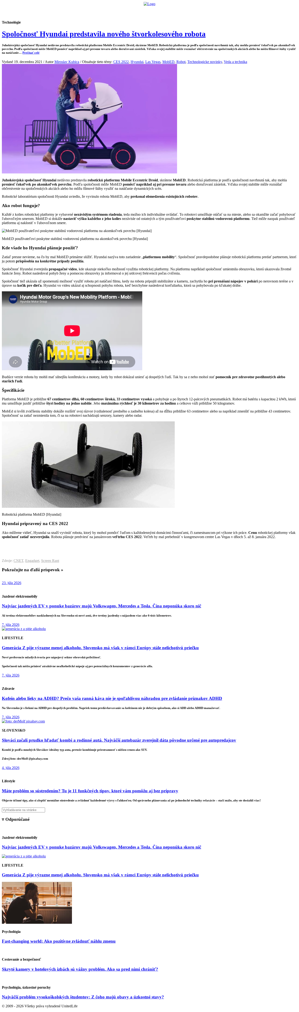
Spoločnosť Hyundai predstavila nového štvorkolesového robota (104, 34)
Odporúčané (199, 10)
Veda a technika (235, 62)
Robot (180, 62)
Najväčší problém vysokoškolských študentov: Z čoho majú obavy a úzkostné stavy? (83, 996)
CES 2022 (121, 62)
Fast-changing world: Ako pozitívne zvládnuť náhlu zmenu (59, 941)
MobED (168, 62)
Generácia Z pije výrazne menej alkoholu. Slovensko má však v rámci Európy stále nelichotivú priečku (100, 647)
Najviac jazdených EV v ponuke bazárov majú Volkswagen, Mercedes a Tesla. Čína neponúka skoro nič (101, 605)
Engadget (32, 561)
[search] (149, 809)
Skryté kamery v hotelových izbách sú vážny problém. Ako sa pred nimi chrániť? (80, 969)
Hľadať (216, 10)
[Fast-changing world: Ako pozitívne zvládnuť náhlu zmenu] (37, 922)
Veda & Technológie (91, 10)
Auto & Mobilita (148, 10)
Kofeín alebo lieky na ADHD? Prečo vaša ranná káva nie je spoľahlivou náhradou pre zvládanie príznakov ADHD (112, 698)
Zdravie (181, 10)
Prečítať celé (30, 52)
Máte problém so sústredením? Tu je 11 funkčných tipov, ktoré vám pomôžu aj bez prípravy (90, 790)
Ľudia (168, 10)
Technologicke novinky (204, 62)
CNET (18, 561)
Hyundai (137, 62)
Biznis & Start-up (120, 10)
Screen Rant (50, 561)
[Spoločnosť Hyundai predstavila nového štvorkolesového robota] (89, 172)
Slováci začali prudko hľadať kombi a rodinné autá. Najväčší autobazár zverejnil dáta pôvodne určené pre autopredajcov (119, 740)
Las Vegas (152, 62)
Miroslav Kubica (66, 62)
